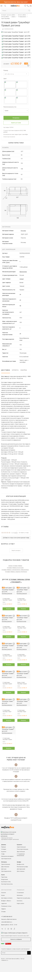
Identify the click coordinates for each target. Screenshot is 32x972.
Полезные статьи (6, 906)
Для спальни (20, 871)
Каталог (3, 892)
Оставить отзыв (24, 532)
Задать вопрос (16, 550)
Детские (3, 869)
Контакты (19, 901)
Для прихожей (21, 869)
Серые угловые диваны (15, 565)
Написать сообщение (16, 939)
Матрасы (4, 862)
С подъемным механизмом (21, 854)
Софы (3, 854)
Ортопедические (6, 858)
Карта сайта (20, 903)
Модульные (4, 879)
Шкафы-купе (20, 864)
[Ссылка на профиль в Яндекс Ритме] (14, 929)
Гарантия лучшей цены (23, 898)
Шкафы (19, 862)
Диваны (3, 844)
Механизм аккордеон (7, 856)
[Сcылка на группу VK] (2, 929)
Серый (22, 279)
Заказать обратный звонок (9, 919)
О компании (20, 892)
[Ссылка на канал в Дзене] (11, 929)
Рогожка (23, 230)
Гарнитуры (4, 877)
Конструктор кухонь (7, 884)
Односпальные (21, 847)
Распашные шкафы (22, 866)
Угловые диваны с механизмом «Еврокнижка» (15, 569)
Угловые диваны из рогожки (15, 567)
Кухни (3, 874)
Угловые (3, 849)
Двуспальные (21, 851)
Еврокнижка (23, 271)
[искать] (29, 10)
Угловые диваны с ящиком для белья (16, 571)
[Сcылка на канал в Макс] (8, 929)
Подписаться (29, 953)
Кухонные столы (6, 881)
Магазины (20, 895)
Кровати (19, 844)
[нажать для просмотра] (16, 36)
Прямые (3, 847)
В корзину (8, 608)
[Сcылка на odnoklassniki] (5, 929)
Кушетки (3, 851)
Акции (3, 895)
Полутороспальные (22, 849)
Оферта (3, 909)
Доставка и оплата (6, 898)
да (20, 305)
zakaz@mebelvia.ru (6, 922)
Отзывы (3, 911)
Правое (6, 110)
